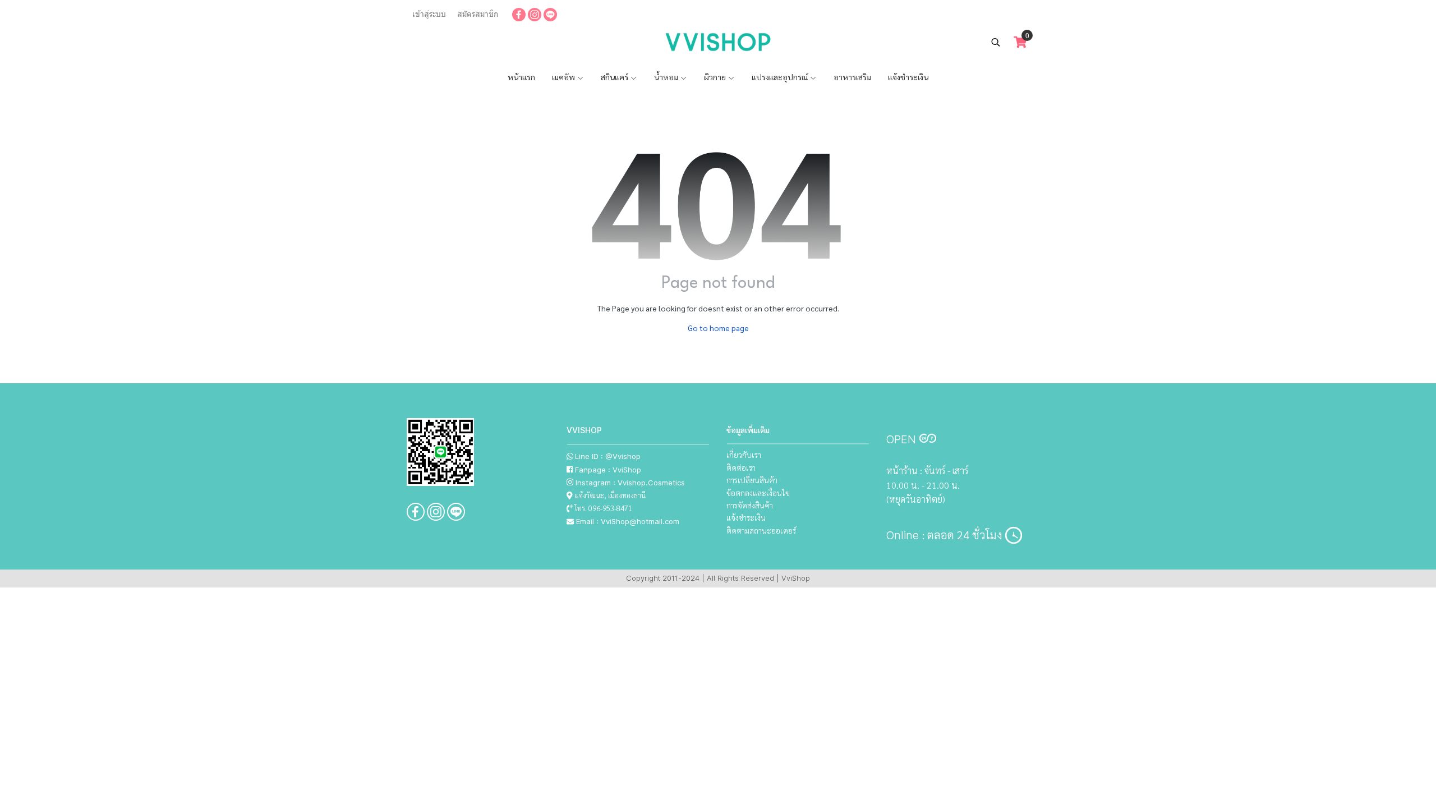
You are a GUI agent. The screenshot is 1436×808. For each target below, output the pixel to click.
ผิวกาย (716, 77)
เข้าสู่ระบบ (429, 14)
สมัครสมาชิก (477, 14)
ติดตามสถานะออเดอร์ (761, 530)
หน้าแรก (521, 77)
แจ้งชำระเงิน (908, 77)
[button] (995, 42)
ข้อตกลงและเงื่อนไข (758, 493)
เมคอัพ (564, 77)
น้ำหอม (667, 77)
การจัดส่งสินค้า (749, 505)
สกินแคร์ (615, 77)
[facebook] (519, 14)
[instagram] (534, 14)
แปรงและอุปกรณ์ (780, 77)
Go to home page (718, 328)
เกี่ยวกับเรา (743, 454)
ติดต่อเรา (741, 467)
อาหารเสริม (852, 77)
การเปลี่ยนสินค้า (751, 480)
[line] (550, 14)
